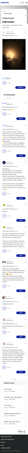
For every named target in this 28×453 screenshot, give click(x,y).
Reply (20, 118)
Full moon (7, 389)
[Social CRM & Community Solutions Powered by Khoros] (21, 431)
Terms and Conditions (7, 439)
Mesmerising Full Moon (12, 414)
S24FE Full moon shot (11, 422)
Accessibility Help (6, 436)
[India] (5, 2)
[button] (23, 32)
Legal (2, 445)
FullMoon (8, 78)
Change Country (6, 448)
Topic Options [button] (23, 15)
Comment (20, 87)
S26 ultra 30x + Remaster (12, 397)
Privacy (3, 442)
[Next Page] (13, 98)
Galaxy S (16, 35)
